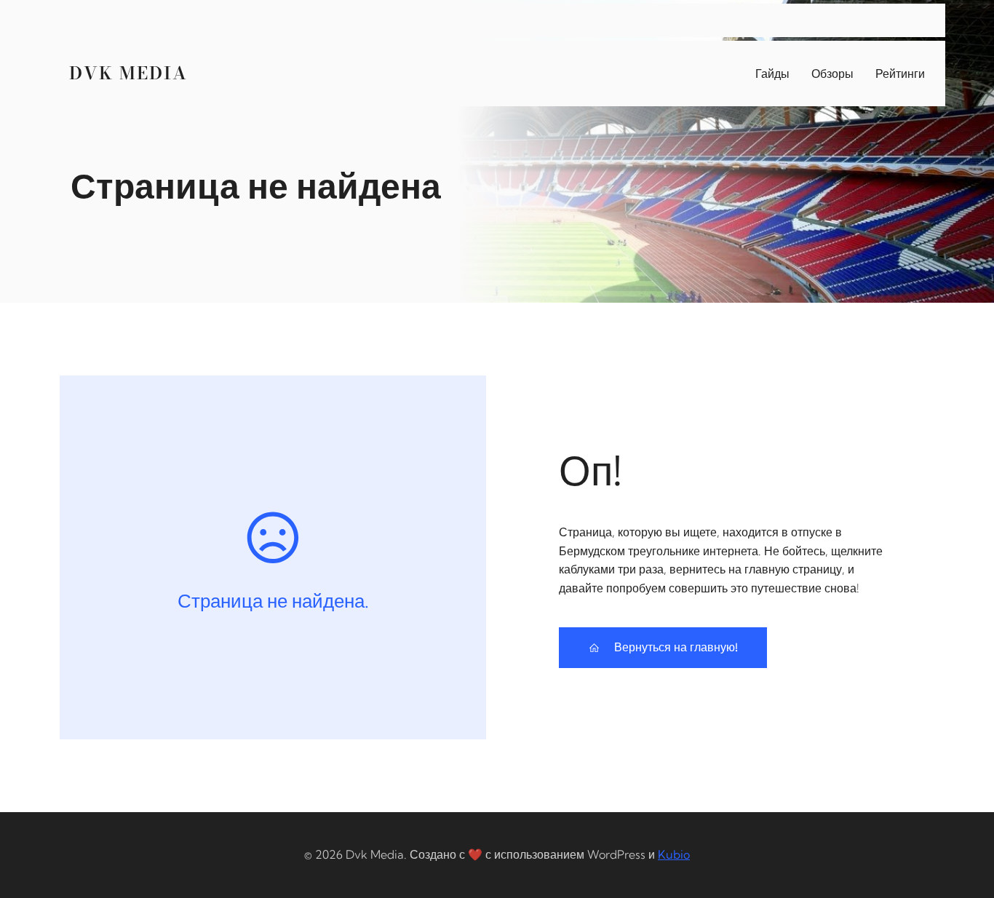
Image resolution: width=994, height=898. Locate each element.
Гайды (772, 73)
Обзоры (832, 73)
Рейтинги (900, 73)
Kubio (674, 854)
